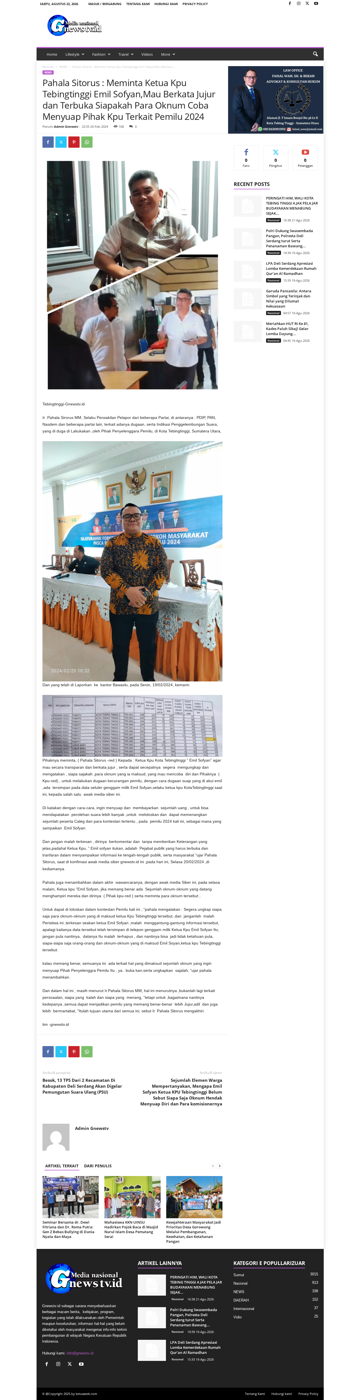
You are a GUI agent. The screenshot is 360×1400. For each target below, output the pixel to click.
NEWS (63, 67)
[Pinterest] (74, 142)
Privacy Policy (195, 4)
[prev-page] (213, 1166)
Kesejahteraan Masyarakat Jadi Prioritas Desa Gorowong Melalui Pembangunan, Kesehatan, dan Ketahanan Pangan (193, 1232)
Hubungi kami (166, 4)
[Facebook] (290, 4)
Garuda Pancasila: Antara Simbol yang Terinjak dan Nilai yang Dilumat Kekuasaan (288, 298)
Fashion (98, 54)
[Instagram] (298, 4)
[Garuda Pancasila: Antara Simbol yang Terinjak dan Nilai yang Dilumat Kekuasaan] (248, 298)
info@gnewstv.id (80, 1353)
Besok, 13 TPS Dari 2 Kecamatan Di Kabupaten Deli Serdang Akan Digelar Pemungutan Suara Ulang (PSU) (82, 1086)
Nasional (273, 220)
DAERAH (241, 1300)
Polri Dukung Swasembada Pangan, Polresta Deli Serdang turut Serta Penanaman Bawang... (289, 238)
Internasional (243, 1309)
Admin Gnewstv (66, 126)
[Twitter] (307, 4)
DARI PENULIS (98, 1165)
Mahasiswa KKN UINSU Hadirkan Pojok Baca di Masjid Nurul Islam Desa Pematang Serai (131, 1229)
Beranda (48, 67)
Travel (123, 54)
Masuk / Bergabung (105, 4)
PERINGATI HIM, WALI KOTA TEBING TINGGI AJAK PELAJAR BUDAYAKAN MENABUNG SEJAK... (292, 206)
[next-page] (219, 1166)
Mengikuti (276, 149)
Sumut (238, 1275)
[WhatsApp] (87, 142)
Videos (147, 54)
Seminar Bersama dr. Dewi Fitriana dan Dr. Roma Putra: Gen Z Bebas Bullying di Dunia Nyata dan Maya (68, 1229)
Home (52, 54)
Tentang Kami (138, 4)
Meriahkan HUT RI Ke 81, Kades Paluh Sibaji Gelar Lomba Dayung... (287, 328)
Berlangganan (305, 151)
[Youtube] (316, 4)
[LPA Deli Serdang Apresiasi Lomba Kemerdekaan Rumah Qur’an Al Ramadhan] (248, 271)
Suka (246, 149)
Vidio (237, 1317)
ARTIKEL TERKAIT (61, 1165)
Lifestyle (72, 54)
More (165, 54)
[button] (315, 54)
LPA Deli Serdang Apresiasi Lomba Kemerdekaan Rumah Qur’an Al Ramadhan (291, 268)
